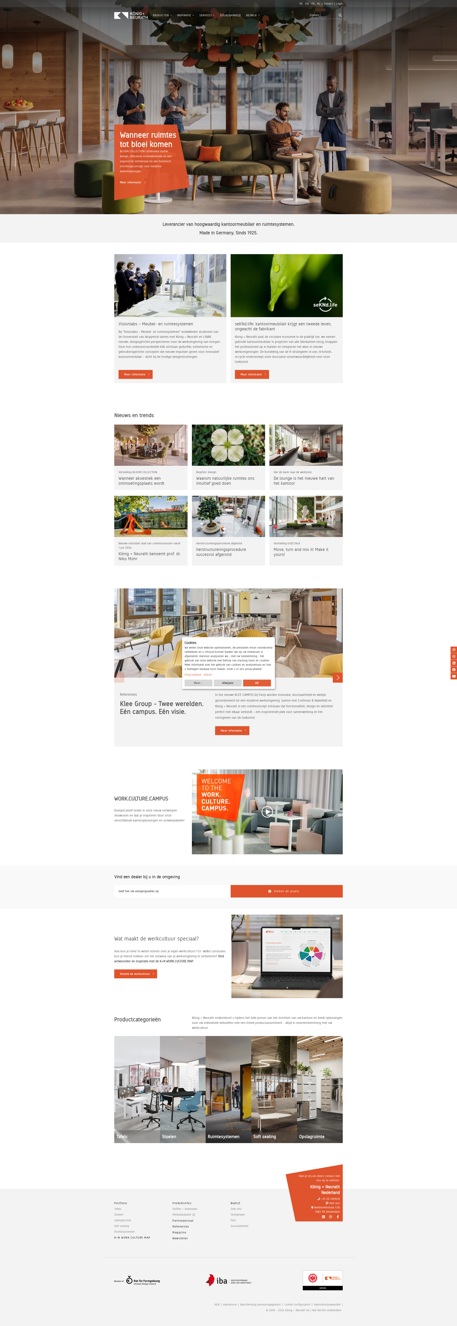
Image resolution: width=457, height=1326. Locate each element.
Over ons (236, 1209)
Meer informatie (130, 182)
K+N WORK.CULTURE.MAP (132, 1237)
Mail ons (334, 1203)
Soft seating (121, 1226)
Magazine (179, 1232)
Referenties (180, 1226)
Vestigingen (238, 1214)
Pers (233, 1220)
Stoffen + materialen (184, 1209)
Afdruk (208, 674)
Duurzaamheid (239, 1226)
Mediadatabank (181, 1214)
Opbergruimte (122, 1220)
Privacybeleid (193, 674)
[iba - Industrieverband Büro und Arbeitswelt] (228, 1280)
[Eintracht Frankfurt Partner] (323, 1280)
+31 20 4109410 (330, 1199)
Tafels (117, 1209)
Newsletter (180, 1238)
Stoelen (118, 1214)
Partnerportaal (183, 1220)
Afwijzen (227, 683)
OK (257, 683)
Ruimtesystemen (124, 1231)
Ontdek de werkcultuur (135, 973)
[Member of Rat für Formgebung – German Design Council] (137, 1280)
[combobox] (324, 15)
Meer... (198, 683)
